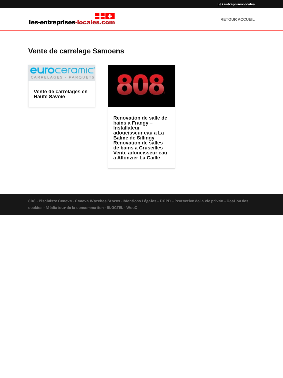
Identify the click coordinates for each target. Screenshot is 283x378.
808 (32, 201)
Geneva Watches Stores (97, 201)
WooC (131, 207)
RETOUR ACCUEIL (238, 19)
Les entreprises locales (236, 4)
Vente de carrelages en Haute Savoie (61, 94)
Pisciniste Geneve (56, 201)
